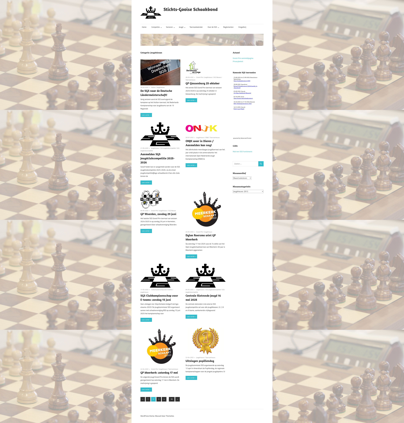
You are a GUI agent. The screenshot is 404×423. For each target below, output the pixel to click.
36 (172, 399)
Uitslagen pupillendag (200, 361)
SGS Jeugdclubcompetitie (168, 148)
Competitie (155, 27)
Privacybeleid (238, 61)
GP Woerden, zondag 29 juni (158, 214)
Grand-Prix (199, 77)
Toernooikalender (196, 27)
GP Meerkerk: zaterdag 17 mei (159, 372)
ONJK (207, 137)
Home (144, 27)
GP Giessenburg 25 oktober (203, 83)
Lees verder (146, 115)
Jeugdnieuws (161, 87)
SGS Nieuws (217, 77)
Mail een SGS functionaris (242, 151)
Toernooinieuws (190, 80)
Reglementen (228, 27)
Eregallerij (242, 27)
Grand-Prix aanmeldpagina (243, 58)
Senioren (169, 27)
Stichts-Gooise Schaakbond (190, 9)
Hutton (153, 87)
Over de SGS (212, 27)
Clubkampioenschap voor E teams (161, 289)
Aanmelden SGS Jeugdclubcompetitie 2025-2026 (157, 158)
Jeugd (181, 27)
